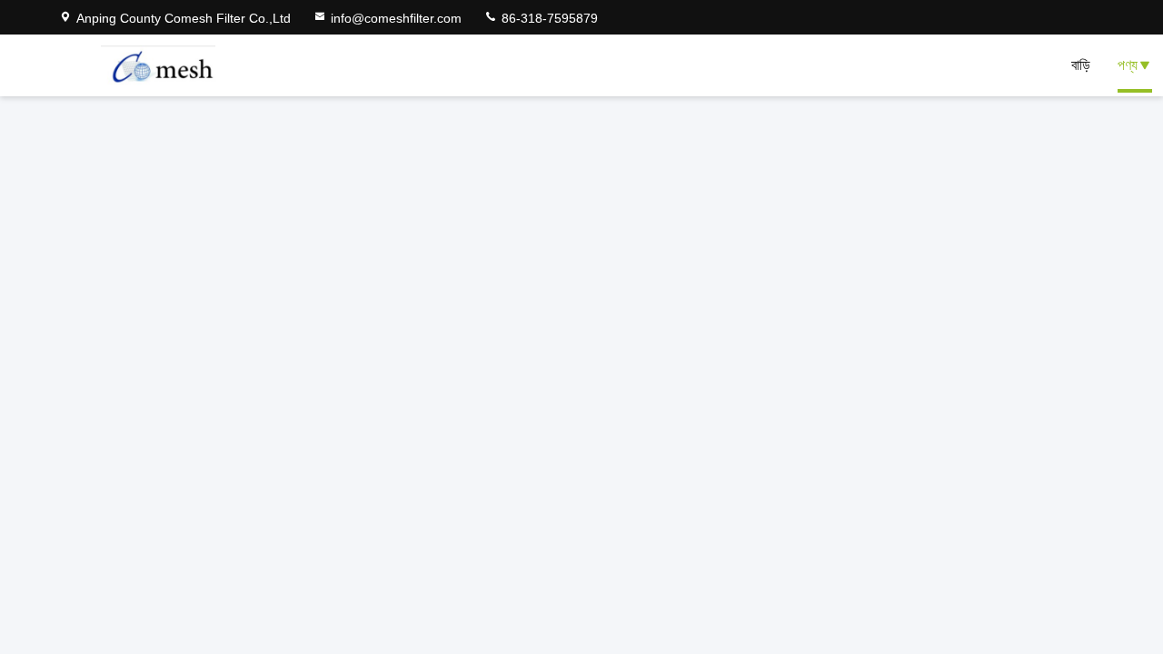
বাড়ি (1080, 65)
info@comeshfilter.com (396, 18)
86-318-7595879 (548, 18)
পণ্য (1128, 65)
